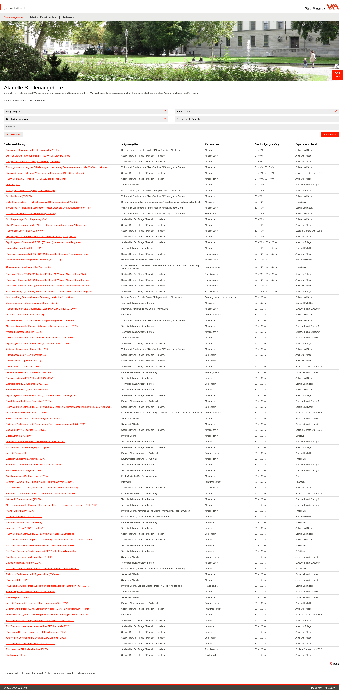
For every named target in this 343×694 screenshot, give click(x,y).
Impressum (329, 688)
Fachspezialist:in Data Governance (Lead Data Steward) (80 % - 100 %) (42, 308)
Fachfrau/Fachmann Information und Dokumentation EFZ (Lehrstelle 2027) (43, 568)
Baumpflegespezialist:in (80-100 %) (24, 563)
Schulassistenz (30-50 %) (19, 196)
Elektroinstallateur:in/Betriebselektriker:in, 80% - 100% (33, 464)
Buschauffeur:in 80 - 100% (19, 436)
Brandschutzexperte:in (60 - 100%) (23, 248)
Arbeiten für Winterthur (43, 17)
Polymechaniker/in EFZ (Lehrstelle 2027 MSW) (29, 378)
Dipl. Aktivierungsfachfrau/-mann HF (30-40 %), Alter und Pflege (38, 156)
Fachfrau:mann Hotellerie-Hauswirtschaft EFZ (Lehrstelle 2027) (37, 626)
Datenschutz (70, 17)
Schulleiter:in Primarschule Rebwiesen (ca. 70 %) (31, 213)
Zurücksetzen (14, 134)
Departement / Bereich (307, 144)
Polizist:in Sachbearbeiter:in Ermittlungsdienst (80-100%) (34, 418)
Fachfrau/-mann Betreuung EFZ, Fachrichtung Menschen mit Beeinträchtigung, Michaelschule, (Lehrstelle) (59, 407)
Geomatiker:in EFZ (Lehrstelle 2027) (24, 516)
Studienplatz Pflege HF (17, 655)
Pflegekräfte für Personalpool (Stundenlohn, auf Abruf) (33, 161)
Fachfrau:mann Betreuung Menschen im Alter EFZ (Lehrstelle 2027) (40, 620)
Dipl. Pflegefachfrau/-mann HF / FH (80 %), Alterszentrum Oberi (38, 343)
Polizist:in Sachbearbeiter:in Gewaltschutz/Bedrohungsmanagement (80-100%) (45, 424)
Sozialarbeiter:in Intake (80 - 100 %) (24, 366)
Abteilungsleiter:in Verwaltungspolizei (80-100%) (30, 557)
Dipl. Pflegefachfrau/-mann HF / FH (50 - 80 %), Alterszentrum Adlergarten (43, 242)
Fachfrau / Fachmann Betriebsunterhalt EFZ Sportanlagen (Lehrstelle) (41, 551)
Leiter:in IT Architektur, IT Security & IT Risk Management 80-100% (40, 482)
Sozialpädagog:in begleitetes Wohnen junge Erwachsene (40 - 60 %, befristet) (45, 173)
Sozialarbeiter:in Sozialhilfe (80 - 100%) (26, 430)
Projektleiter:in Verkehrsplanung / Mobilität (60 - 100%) (33, 259)
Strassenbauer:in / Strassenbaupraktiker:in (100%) (31, 303)
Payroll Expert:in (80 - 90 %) (20, 511)
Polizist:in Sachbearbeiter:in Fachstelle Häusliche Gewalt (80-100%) (40, 337)
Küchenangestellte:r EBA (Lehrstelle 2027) (27, 355)
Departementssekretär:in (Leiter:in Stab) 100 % (29, 372)
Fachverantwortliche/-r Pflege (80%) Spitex (27, 447)
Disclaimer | (317, 688)
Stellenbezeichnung (14, 144)
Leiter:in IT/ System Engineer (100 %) (25, 314)
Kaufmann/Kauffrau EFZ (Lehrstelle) (24, 522)
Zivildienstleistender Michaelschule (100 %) (28, 349)
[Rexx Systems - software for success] (334, 663)
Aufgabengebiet (129, 144)
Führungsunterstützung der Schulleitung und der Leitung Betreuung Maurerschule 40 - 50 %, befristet (56, 167)
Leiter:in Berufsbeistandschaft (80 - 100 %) (27, 412)
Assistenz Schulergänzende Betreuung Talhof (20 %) (32, 150)
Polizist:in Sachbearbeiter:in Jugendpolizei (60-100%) (32, 574)
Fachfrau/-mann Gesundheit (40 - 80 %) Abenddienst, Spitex (36, 179)
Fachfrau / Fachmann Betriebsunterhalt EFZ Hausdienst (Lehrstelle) (40, 545)
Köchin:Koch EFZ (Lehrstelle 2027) (23, 360)
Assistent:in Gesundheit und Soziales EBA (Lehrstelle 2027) (36, 638)
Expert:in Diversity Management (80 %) (26, 459)
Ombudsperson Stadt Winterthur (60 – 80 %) (28, 267)
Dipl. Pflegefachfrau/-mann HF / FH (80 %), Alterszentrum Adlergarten (41, 395)
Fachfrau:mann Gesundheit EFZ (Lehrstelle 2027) (30, 643)
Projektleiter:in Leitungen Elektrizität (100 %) (28, 401)
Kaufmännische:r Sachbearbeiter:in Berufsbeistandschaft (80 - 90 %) (40, 493)
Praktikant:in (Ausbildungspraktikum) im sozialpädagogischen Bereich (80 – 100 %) (48, 586)
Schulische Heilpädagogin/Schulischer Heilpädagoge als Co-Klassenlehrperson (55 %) (49, 208)
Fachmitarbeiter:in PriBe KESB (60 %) (25, 231)
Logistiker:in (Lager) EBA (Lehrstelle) (24, 528)
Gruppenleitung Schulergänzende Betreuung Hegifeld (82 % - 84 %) (39, 297)
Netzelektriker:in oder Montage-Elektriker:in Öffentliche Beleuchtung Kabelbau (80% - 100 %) (52, 505)
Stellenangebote (13, 17)
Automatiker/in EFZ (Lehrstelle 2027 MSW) (27, 389)
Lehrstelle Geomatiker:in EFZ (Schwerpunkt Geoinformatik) (35, 441)
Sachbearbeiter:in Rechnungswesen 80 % (27, 476)
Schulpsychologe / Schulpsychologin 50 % (27, 219)
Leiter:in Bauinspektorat (18, 453)
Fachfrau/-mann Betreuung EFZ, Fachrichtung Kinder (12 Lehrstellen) (40, 534)
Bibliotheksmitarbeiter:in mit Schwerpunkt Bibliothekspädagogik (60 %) (41, 202)
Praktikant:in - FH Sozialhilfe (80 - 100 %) (27, 649)
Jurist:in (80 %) (13, 184)
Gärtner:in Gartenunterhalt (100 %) (23, 499)
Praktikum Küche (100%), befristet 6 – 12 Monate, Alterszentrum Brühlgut (43, 487)
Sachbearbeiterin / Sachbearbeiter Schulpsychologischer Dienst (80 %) (41, 320)
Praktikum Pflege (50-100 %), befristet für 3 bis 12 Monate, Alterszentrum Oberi (46, 274)
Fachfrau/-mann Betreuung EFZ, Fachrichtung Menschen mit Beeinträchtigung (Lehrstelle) (51, 539)
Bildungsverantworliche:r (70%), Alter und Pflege (30, 190)
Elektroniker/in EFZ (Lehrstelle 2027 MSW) (27, 384)
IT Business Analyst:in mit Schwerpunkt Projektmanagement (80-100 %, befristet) (47, 614)
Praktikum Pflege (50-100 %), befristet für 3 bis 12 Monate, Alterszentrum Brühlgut (47, 280)
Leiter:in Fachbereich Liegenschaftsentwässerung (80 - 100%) (37, 603)
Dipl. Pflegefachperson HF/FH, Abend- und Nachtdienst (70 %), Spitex (41, 236)
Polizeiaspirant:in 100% (17, 597)
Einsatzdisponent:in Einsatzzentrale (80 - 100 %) (30, 591)
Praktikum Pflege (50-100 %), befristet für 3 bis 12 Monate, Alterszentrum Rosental (47, 285)
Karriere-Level (212, 144)
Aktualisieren (330, 134)
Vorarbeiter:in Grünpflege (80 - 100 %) (25, 470)
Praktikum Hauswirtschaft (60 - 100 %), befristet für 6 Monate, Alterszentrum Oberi (47, 254)
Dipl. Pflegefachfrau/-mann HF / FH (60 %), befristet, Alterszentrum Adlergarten (45, 225)
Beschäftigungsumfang (267, 144)
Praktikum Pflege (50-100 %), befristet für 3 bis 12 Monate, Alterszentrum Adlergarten (49, 291)
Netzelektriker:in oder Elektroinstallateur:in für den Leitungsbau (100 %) (42, 326)
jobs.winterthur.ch (15, 8)
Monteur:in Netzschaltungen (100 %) (24, 332)
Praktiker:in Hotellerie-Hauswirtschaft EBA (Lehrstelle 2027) (36, 632)
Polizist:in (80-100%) (16, 580)
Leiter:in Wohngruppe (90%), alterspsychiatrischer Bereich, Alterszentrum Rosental (48, 609)
